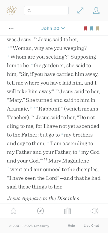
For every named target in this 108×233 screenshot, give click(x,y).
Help (71, 226)
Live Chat (91, 226)
